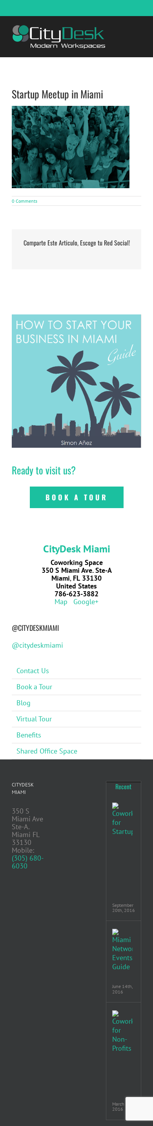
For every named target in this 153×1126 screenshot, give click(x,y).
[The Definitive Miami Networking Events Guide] (122, 950)
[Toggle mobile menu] (138, 28)
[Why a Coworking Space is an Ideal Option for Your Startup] (122, 819)
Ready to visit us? (44, 470)
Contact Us (32, 670)
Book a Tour (34, 686)
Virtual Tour (34, 718)
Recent (123, 786)
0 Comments (24, 201)
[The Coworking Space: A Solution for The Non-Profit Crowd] (122, 1031)
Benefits (28, 734)
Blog (23, 702)
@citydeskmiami (37, 645)
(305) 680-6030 (28, 862)
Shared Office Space (46, 751)
